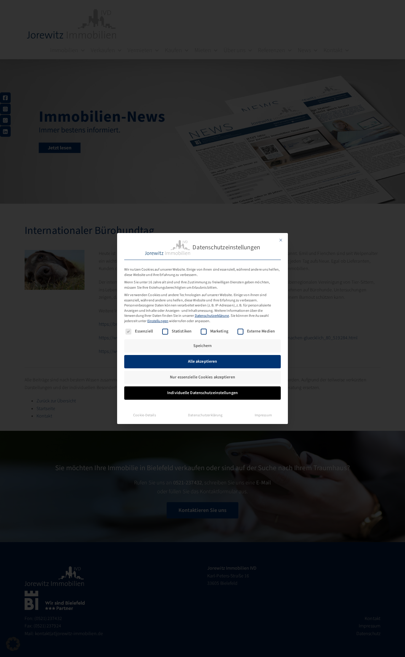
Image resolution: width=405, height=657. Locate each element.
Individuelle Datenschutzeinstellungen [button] (202, 393)
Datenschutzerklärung (212, 315)
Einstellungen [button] (157, 321)
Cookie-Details (144, 415)
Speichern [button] (202, 346)
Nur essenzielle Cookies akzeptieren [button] (202, 377)
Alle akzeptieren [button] (202, 361)
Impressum (263, 415)
